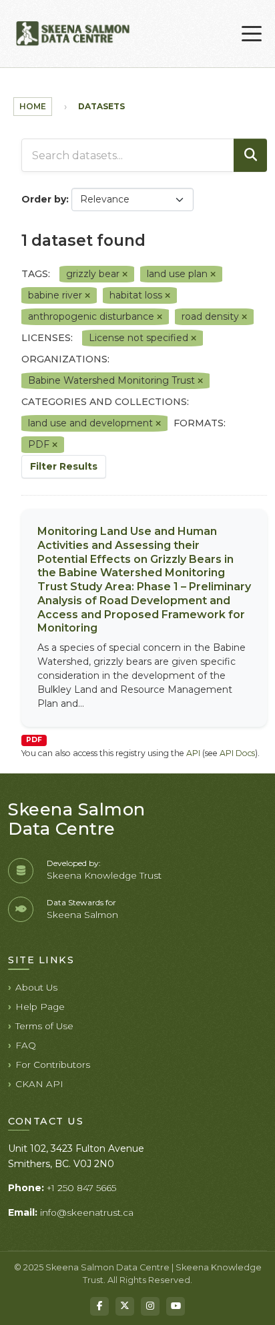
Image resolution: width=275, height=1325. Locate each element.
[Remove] (124, 274)
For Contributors (52, 1064)
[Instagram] (150, 1306)
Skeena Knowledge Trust (104, 875)
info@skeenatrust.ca (86, 1212)
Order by (43, 199)
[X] (124, 1306)
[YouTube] (175, 1306)
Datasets (101, 106)
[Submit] (250, 155)
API (193, 753)
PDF (34, 739)
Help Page (40, 1006)
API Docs (237, 753)
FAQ (25, 1045)
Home (32, 106)
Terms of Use (44, 1026)
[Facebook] (99, 1306)
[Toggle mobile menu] (252, 34)
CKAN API (39, 1084)
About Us (36, 987)
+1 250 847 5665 (81, 1187)
